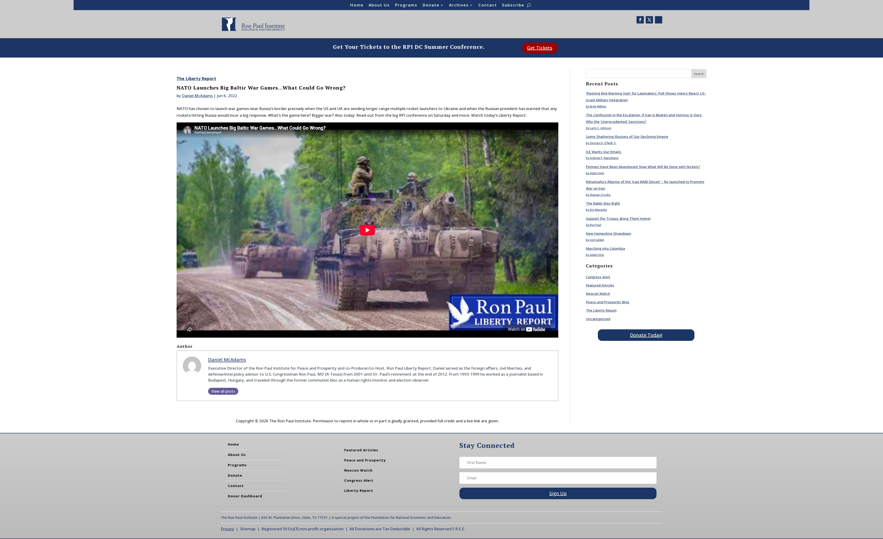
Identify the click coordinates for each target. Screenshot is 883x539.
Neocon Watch (598, 293)
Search (699, 74)
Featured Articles (600, 285)
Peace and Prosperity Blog (607, 302)
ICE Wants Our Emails (604, 151)
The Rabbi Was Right (603, 203)
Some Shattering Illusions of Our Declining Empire (627, 136)
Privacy (227, 528)
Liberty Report (358, 490)
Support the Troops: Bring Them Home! (618, 218)
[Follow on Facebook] (640, 19)
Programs (406, 5)
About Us (379, 5)
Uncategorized (598, 318)
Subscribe (513, 5)
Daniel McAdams (197, 95)
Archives (459, 5)
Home (357, 5)
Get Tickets (539, 48)
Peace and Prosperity (365, 460)
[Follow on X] (649, 19)
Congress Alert (598, 277)
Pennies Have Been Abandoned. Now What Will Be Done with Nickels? (643, 166)
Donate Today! (646, 335)
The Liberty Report (196, 78)
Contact (487, 5)
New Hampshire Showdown (608, 233)
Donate (430, 5)
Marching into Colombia (605, 248)
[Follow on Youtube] (658, 19)
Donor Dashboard (245, 496)
